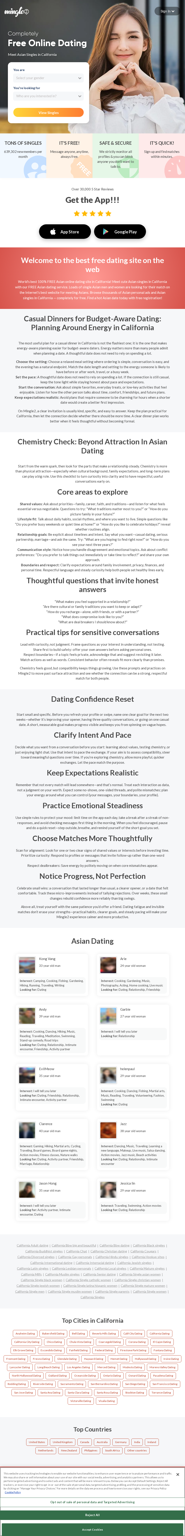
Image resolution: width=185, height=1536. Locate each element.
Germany (121, 1442)
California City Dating (26, 1342)
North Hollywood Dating (26, 1375)
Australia (102, 1442)
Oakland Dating (57, 1375)
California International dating (51, 1263)
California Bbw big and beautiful (74, 1245)
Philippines (90, 1450)
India (137, 1442)
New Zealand (69, 1450)
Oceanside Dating (85, 1375)
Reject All (92, 1515)
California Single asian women (140, 1274)
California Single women (149, 1291)
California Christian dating (108, 1251)
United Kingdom (63, 1442)
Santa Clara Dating (78, 1392)
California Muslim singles (62, 1274)
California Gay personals (75, 1257)
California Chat (76, 1251)
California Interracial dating (95, 1263)
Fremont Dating (15, 1359)
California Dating (159, 1333)
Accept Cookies (92, 1529)
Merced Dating (106, 1367)
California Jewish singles (134, 1263)
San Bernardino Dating (104, 1384)
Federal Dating (104, 1350)
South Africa (112, 1450)
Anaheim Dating (25, 1333)
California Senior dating (99, 1274)
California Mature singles (147, 1268)
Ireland (152, 1442)
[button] (167, 11)
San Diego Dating (135, 1384)
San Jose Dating (23, 1392)
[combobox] (48, 78)
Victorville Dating (80, 1401)
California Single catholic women (88, 1280)
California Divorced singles (36, 1257)
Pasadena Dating (163, 1375)
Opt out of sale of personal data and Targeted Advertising (92, 1502)
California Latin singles (33, 1268)
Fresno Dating (41, 1359)
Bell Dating (78, 1333)
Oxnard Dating (137, 1375)
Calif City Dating (132, 1333)
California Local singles (110, 1268)
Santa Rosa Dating (107, 1392)
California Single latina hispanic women (90, 1285)
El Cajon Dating (162, 1342)
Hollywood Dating (145, 1359)
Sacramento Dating (71, 1384)
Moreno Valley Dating (162, 1367)
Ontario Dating (112, 1375)
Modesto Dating (132, 1367)
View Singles (49, 113)
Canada (84, 1442)
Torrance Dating (161, 1392)
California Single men (29, 1291)
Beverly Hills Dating (104, 1333)
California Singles (93, 1297)
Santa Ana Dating (50, 1392)
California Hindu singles (111, 1257)
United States (37, 1442)
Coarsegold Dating (110, 1342)
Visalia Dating (107, 1401)
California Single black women (41, 1280)
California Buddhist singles (44, 1251)
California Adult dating (32, 1245)
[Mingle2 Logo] (17, 11)
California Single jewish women (38, 1285)
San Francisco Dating (165, 1384)
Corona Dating (137, 1342)
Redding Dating (17, 1384)
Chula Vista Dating (80, 1342)
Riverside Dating (43, 1384)
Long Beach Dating (48, 1367)
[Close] (178, 1474)
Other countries (137, 1450)
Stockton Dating (134, 1392)
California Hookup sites (148, 1257)
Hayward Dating (93, 1359)
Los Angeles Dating (78, 1367)
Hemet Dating (119, 1359)
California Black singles (149, 1245)
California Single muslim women (70, 1291)
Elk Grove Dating (23, 1350)
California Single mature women (143, 1285)
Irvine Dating (171, 1359)
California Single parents (112, 1291)
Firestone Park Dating (133, 1350)
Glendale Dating (66, 1359)
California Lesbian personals (71, 1268)
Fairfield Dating (78, 1350)
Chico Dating (54, 1342)
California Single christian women (137, 1280)
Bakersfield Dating (53, 1333)
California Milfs (31, 1274)
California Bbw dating (114, 1245)
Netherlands (45, 1450)
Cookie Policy (13, 1492)
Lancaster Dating (20, 1367)
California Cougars (143, 1251)
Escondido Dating (51, 1350)
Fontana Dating (163, 1350)
